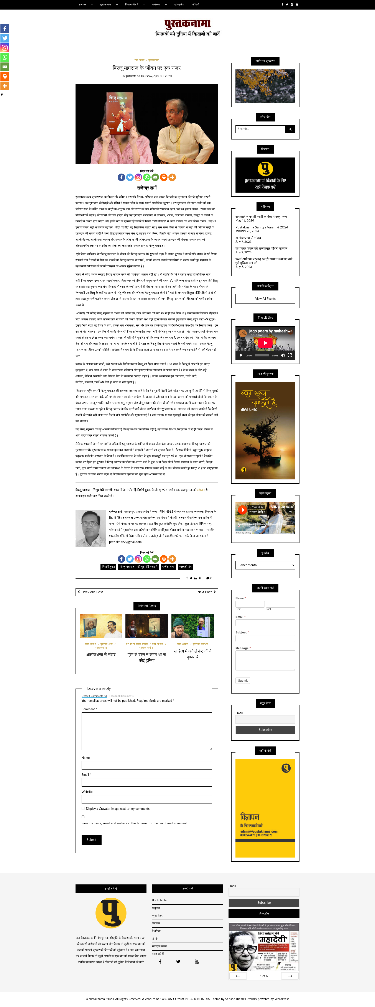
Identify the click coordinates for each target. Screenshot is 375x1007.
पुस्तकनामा (105, 4)
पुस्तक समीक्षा (200, 644)
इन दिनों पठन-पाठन (137, 644)
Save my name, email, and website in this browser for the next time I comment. (135, 823)
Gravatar (104, 808)
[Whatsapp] (147, 177)
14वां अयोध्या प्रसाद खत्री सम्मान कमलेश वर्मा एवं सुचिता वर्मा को (264, 261)
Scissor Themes (235, 999)
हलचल (82, 4)
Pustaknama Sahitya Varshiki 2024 (261, 227)
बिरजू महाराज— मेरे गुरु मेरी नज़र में (138, 566)
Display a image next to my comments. (118, 808)
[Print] (164, 177)
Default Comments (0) (94, 696)
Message (243, 648)
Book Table (159, 900)
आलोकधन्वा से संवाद (101, 655)
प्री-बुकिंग (179, 4)
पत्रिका (156, 4)
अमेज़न (201, 490)
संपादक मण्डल (159, 946)
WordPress (282, 999)
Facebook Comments (121, 696)
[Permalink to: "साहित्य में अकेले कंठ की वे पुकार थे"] (192, 626)
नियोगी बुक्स (108, 566)
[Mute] (283, 355)
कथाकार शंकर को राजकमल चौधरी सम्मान (261, 248)
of (264, 976)
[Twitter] (130, 177)
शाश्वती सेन (185, 566)
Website (87, 792)
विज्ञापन (156, 923)
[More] (172, 177)
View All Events (265, 298)
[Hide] (1, 94)
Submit (243, 680)
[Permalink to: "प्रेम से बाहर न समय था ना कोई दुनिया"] (146, 626)
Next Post (204, 592)
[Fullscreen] (290, 355)
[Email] (155, 177)
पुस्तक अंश (106, 644)
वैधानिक (156, 931)
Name (87, 757)
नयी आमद (140, 60)
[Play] (241, 355)
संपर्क (155, 938)
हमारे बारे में (158, 954)
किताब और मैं (131, 4)
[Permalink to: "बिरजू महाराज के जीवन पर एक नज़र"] (147, 123)
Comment (89, 709)
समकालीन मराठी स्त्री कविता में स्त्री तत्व (261, 216)
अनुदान (156, 908)
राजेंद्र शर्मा (168, 566)
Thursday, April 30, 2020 (156, 76)
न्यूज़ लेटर (157, 915)
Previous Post (92, 592)
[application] (265, 343)
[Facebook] (121, 177)
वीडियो (195, 4)
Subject (242, 632)
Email (86, 774)
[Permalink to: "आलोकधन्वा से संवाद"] (101, 626)
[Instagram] (138, 177)
